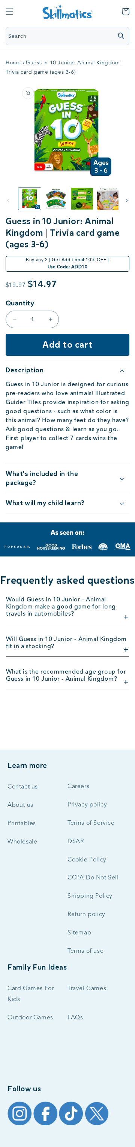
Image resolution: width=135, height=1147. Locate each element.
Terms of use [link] (86, 951)
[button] (9, 11)
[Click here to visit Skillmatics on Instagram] (20, 1125)
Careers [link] (78, 787)
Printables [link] (22, 824)
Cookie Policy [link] (87, 860)
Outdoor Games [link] (30, 1018)
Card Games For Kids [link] (31, 994)
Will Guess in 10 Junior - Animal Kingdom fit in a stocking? (66, 643)
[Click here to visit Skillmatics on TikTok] (72, 1125)
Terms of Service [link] (91, 823)
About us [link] (20, 805)
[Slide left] (8, 200)
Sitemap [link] (79, 933)
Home (13, 62)
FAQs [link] (75, 1018)
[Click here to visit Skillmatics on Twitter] (97, 1125)
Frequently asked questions (67, 580)
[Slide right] (126, 200)
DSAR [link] (76, 842)
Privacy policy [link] (87, 805)
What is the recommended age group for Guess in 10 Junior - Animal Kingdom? (66, 675)
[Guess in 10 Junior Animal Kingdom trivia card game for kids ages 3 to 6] (29, 198)
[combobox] (52, 36)
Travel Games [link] (87, 989)
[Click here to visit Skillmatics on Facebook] (46, 1125)
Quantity (20, 303)
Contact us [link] (23, 787)
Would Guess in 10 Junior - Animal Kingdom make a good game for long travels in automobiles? (61, 607)
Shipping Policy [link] (90, 896)
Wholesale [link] (22, 842)
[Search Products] (120, 35)
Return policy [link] (86, 915)
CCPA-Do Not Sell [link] (93, 878)
